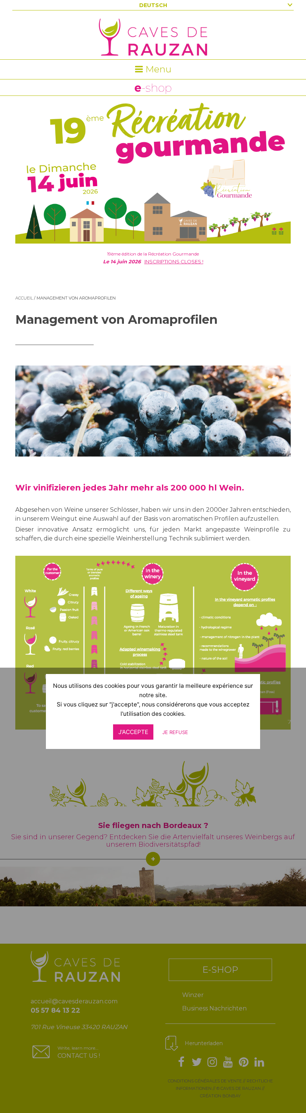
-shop (153, 88)
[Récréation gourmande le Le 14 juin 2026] (153, 170)
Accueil (24, 298)
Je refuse (175, 732)
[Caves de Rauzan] (153, 28)
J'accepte (133, 732)
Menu (157, 69)
